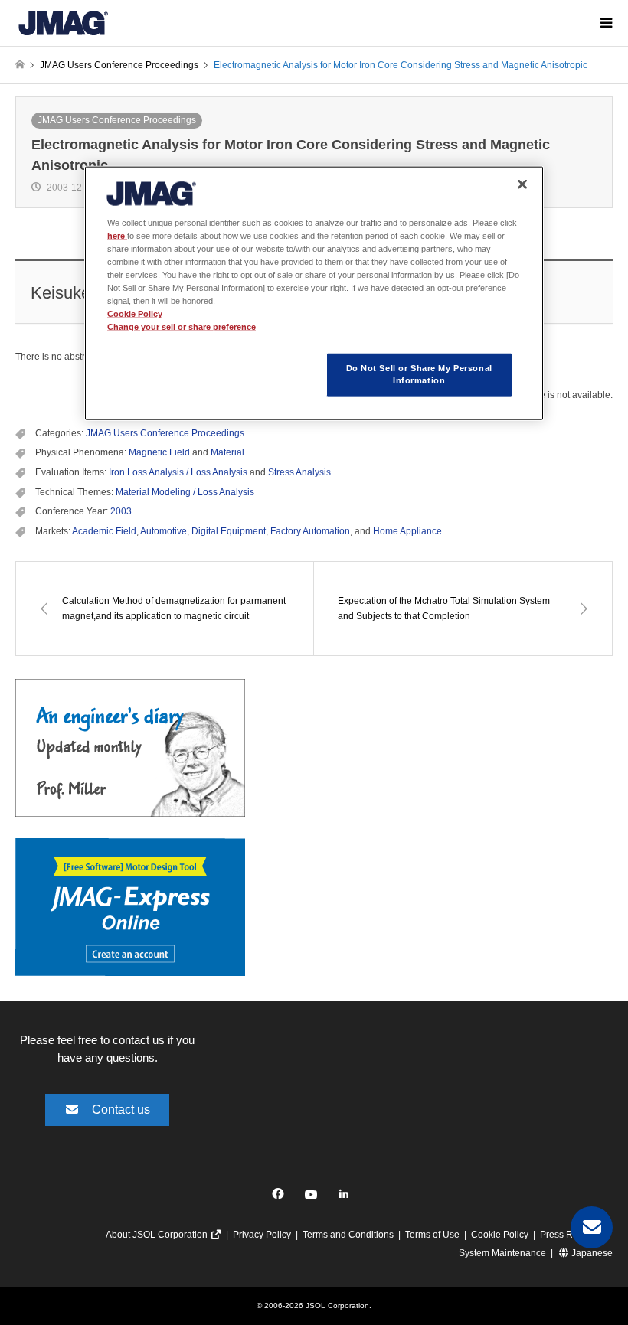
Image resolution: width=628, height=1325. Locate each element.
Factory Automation (310, 531)
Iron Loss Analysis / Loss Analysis (178, 472)
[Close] (522, 184)
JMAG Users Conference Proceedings (117, 120)
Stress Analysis (299, 472)
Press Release (570, 1234)
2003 (121, 511)
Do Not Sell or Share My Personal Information (419, 374)
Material (227, 452)
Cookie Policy (499, 1234)
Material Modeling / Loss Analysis (185, 492)
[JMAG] (63, 23)
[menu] (605, 23)
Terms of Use (432, 1234)
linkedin (348, 1197)
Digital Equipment (228, 531)
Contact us (121, 1109)
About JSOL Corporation (158, 1234)
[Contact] (592, 1227)
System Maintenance (502, 1253)
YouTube (314, 1197)
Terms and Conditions (348, 1234)
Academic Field (104, 531)
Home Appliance (407, 531)
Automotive (163, 531)
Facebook (280, 1197)
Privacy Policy (262, 1234)
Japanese (591, 1253)
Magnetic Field (159, 452)
